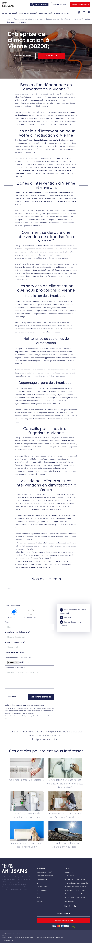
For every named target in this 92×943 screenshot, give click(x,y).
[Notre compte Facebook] (84, 12)
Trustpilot (10, 588)
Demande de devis (22, 55)
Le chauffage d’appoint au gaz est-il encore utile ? (27, 844)
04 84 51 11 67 (51, 55)
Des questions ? (45, 13)
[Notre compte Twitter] (89, 12)
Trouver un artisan (62, 13)
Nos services (69, 901)
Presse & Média (42, 887)
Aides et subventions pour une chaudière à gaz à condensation (65, 815)
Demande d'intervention (80, 4)
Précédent (12, 697)
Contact (40, 901)
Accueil (9, 19)
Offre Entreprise (43, 890)
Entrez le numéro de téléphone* (17, 632)
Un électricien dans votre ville (75, 887)
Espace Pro (69, 872)
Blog (38, 883)
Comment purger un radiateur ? (26, 779)
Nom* (7, 622)
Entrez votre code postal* (15, 642)
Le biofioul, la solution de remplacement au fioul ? (26, 815)
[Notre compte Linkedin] (79, 12)
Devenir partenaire (44, 894)
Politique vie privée (7, 940)
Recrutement (69, 876)
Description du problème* (15, 668)
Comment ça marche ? (28, 13)
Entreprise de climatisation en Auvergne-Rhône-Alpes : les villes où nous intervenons (47, 19)
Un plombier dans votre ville (75, 879)
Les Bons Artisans (10, 933)
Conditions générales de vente (45, 937)
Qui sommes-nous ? (9, 13)
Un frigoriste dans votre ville (75, 897)
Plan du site (59, 937)
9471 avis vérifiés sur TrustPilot (48, 735)
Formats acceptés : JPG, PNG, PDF (18, 658)
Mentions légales (7, 937)
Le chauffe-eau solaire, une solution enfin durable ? (65, 844)
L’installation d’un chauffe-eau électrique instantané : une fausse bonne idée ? (65, 783)
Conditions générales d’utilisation (24, 937)
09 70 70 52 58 (41, 4)
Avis (38, 897)
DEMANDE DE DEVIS (59, 4)
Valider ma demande (41, 696)
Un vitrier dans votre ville (74, 894)
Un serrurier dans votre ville (75, 890)
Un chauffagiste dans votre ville (76, 883)
